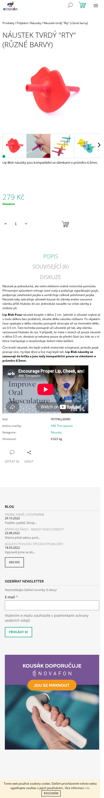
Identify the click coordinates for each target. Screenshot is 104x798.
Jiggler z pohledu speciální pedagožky (34, 544)
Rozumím (51, 793)
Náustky (56, 432)
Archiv (14, 562)
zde (87, 788)
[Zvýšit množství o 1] (5, 224)
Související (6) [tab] (50, 266)
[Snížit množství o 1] (26, 224)
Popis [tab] (50, 256)
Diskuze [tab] (50, 277)
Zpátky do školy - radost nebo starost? (34, 529)
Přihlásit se (18, 632)
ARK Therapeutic (62, 426)
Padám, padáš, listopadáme (25, 514)
